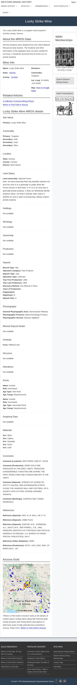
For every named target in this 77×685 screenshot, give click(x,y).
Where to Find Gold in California (12, 662)
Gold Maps (57, 667)
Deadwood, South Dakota (36, 658)
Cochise (14, 77)
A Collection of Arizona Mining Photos (18, 101)
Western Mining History (16, 2)
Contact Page (58, 662)
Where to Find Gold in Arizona (15, 105)
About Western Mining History (64, 651)
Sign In (73, 2)
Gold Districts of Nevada (9, 667)
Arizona (12, 73)
